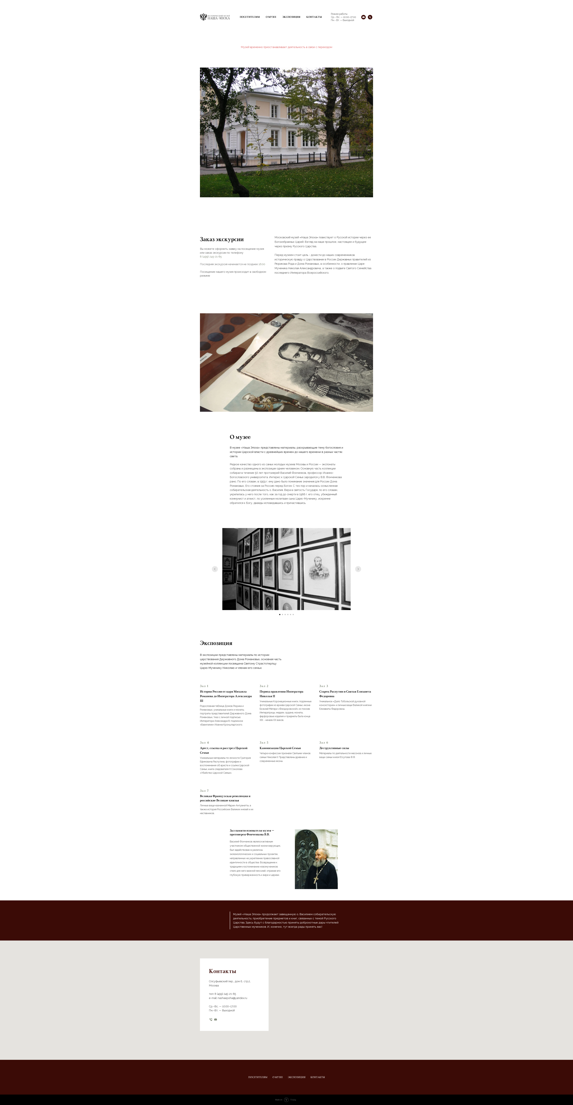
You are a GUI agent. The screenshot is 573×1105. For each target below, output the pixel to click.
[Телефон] (370, 17)
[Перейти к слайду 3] (285, 614)
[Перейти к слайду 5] (290, 614)
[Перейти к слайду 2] (282, 614)
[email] (215, 1019)
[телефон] (211, 1019)
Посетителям (250, 17)
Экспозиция (291, 17)
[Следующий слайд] (358, 569)
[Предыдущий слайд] (215, 569)
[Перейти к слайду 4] (287, 614)
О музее (271, 17)
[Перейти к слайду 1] (279, 614)
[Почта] (363, 17)
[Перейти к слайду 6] (293, 614)
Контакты (314, 17)
